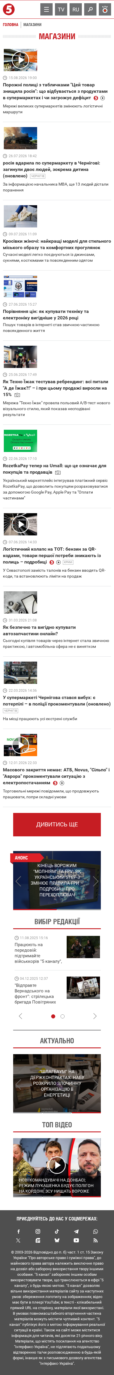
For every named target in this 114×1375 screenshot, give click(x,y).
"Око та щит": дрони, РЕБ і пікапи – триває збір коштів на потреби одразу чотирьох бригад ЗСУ (39, 996)
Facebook (18, 1231)
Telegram (76, 1231)
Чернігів (37, 176)
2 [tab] (79, 909)
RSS (95, 1240)
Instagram (37, 1231)
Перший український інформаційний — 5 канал (9, 9)
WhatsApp (95, 1231)
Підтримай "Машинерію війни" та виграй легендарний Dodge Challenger (37, 953)
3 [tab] (86, 1112)
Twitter (18, 1240)
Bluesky (57, 1240)
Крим (68, 562)
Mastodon (37, 1240)
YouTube (76, 1240)
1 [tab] (35, 909)
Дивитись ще (57, 824)
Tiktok (57, 1231)
